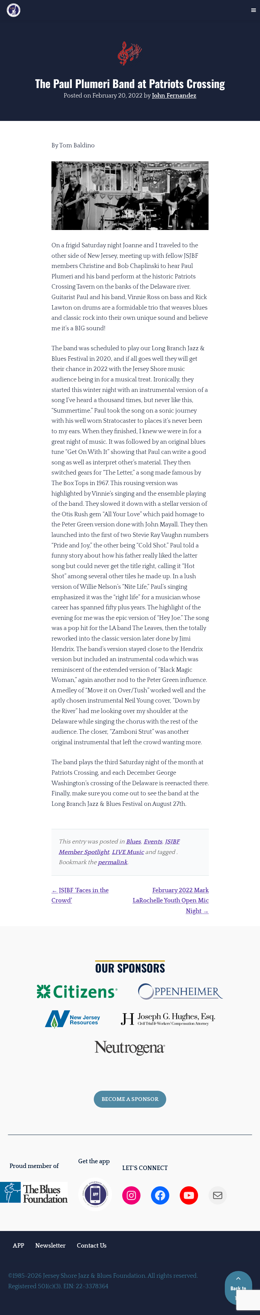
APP (18, 1246)
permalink (112, 862)
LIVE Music (128, 852)
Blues (133, 841)
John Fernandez (174, 95)
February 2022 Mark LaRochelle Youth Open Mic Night (171, 901)
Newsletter (50, 1246)
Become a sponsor (130, 1099)
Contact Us (92, 1246)
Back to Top (238, 1293)
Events (153, 841)
